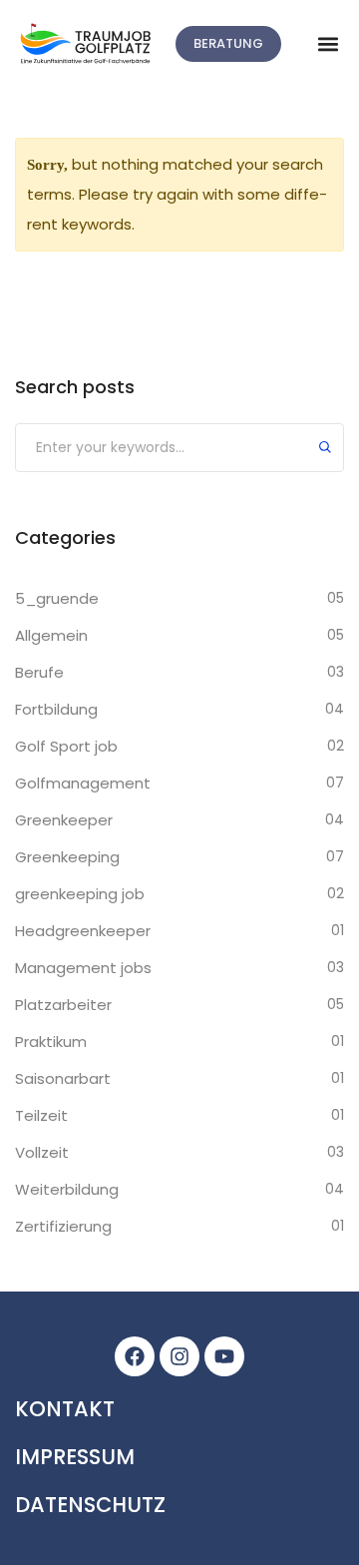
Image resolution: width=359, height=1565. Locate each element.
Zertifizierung (63, 1226)
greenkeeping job (80, 893)
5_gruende (57, 598)
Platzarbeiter (63, 1004)
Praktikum (51, 1041)
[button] (327, 44)
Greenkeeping (67, 856)
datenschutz (90, 1504)
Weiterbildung (67, 1189)
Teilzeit (41, 1115)
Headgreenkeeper (83, 930)
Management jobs (83, 967)
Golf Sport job (66, 746)
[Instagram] (179, 1356)
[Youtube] (224, 1356)
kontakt (65, 1408)
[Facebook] (135, 1356)
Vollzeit (42, 1152)
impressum (75, 1456)
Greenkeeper (64, 819)
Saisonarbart (63, 1078)
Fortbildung (56, 709)
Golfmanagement (83, 783)
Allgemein (51, 635)
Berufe (39, 672)
